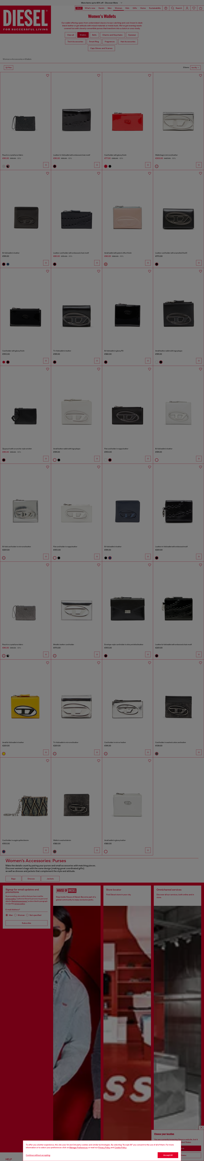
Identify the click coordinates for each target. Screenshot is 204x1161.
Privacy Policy (104, 1147)
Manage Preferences (78, 1147)
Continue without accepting (38, 1155)
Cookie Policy (120, 1147)
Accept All (167, 1155)
